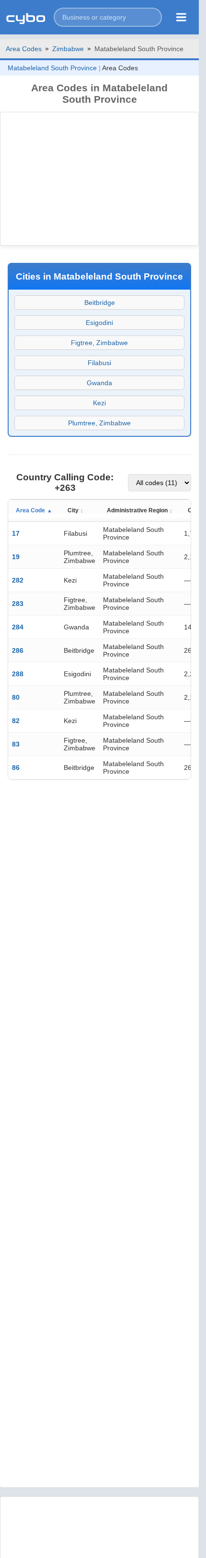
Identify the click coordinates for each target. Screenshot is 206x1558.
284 (17, 627)
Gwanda (99, 383)
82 (16, 721)
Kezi (99, 403)
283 (17, 603)
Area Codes (24, 49)
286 (17, 650)
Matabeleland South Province (52, 68)
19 (16, 557)
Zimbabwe (68, 49)
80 (16, 697)
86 (16, 767)
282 (17, 580)
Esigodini (99, 322)
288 (17, 674)
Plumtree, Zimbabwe (99, 423)
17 (16, 533)
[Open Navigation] (181, 17)
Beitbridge (99, 302)
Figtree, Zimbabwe (99, 342)
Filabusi (99, 363)
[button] (108, 17)
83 (16, 744)
